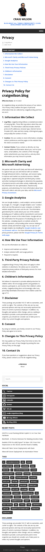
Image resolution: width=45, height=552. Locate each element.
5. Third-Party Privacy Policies (14, 68)
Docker (27, 474)
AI (3, 462)
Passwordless (27, 493)
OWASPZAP (6, 493)
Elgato (5, 478)
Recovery (35, 497)
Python (26, 497)
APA (23, 462)
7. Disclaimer (8, 75)
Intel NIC (6, 481)
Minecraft (33, 485)
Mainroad (34, 550)
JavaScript (24, 481)
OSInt (32, 489)
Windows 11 (7, 512)
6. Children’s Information (12, 71)
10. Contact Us (8, 85)
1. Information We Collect (12, 54)
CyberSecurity (8, 474)
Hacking (33, 478)
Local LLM (13, 485)
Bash (32, 466)
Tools (22, 505)
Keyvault (34, 481)
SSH (16, 505)
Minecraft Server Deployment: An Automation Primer (20, 452)
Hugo (27, 550)
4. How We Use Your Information (15, 64)
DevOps (18, 474)
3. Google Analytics (10, 61)
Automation (7, 466)
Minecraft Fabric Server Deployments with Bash (18, 448)
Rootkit (6, 501)
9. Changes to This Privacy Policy (15, 82)
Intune (14, 481)
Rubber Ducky (17, 501)
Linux (5, 485)
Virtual (6, 509)
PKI (37, 493)
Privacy (17, 497)
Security (35, 501)
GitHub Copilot (21, 478)
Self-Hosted (7, 505)
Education (36, 474)
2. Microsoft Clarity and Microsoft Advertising (20, 57)
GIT (12, 478)
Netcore (15, 489)
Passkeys (16, 493)
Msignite (6, 489)
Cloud (33, 470)
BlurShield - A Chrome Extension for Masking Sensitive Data (22, 439)
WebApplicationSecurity (20, 509)
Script (27, 501)
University (37, 505)
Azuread (25, 466)
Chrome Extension (21, 470)
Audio (29, 462)
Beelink (5, 470)
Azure (17, 466)
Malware (23, 485)
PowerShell (7, 497)
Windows (35, 509)
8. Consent (7, 78)
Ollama (24, 489)
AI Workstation (13, 462)
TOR (28, 505)
